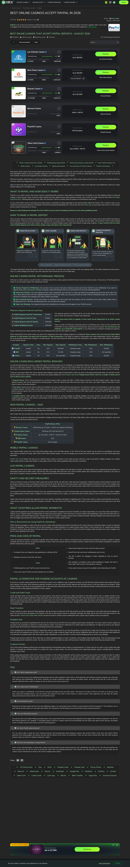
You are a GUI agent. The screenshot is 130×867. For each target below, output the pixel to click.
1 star (18, 20)
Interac (47, 771)
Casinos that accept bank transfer (31, 615)
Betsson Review (106, 114)
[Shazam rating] (59, 93)
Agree (117, 863)
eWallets (88, 771)
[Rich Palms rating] (59, 75)
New (36, 42)
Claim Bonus (87, 849)
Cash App (51, 775)
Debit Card (21, 775)
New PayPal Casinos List (106, 163)
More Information (104, 863)
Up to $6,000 (77, 73)
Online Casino (22, 2)
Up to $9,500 (77, 58)
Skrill (49, 767)
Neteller (110, 767)
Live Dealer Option (41, 166)
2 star (20, 20)
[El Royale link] (36, 849)
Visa (39, 767)
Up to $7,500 (77, 94)
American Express (110, 775)
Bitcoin (63, 775)
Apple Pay (93, 775)
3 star (21, 20)
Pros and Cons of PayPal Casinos (81, 166)
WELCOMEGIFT (76, 79)
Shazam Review (106, 96)
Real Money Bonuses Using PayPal (81, 163)
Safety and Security (58, 166)
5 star (25, 20)
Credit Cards (36, 775)
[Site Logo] (8, 2)
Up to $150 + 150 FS (77, 149)
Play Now (106, 54)
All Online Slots (26, 767)
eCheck (113, 771)
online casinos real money (70, 375)
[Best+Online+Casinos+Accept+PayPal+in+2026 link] (18, 760)
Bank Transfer (77, 775)
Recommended (24, 42)
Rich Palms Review (106, 77)
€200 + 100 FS (77, 112)
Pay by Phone (95, 767)
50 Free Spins (77, 131)
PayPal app (87, 205)
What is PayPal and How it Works (30, 163)
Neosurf (21, 771)
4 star (23, 20)
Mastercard (34, 771)
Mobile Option (25, 166)
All (13, 42)
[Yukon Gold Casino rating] (59, 147)
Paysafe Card (79, 767)
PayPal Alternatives (103, 166)
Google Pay (74, 771)
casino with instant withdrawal (33, 290)
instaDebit (60, 771)
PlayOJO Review (105, 132)
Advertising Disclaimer (112, 37)
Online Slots (37, 2)
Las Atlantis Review (105, 59)
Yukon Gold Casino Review (105, 150)
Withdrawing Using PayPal (56, 163)
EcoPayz (101, 771)
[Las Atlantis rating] (59, 56)
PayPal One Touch (16, 459)
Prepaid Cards (62, 767)
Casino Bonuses (54, 2)
